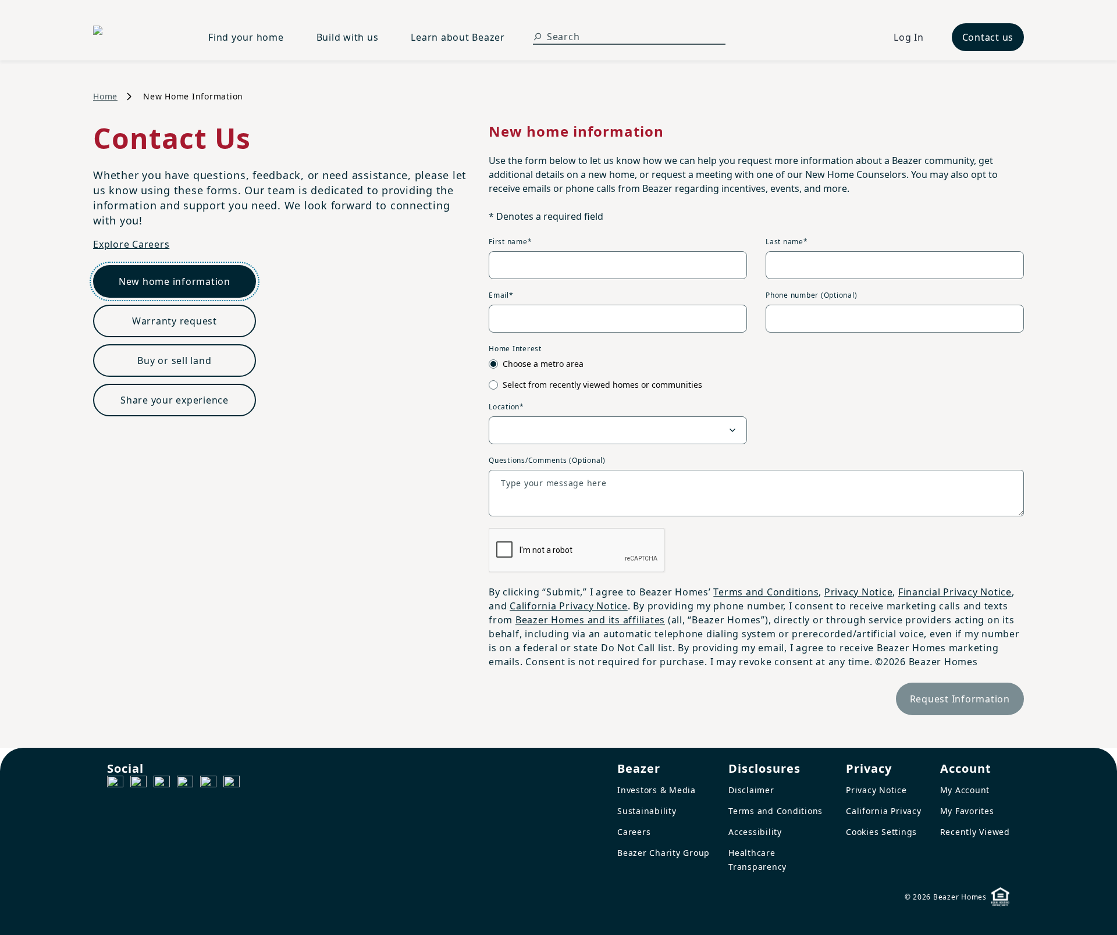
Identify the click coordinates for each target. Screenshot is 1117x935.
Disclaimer (751, 789)
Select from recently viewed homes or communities (602, 384)
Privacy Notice (858, 592)
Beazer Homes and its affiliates (590, 619)
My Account (965, 789)
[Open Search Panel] (537, 36)
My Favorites (967, 810)
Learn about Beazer (458, 37)
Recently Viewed (975, 831)
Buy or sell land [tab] (174, 360)
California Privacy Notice (569, 605)
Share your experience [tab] (174, 400)
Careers (633, 831)
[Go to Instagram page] (138, 784)
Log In (909, 37)
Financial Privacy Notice (955, 592)
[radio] (493, 364)
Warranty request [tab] (174, 321)
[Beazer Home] (136, 37)
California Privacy (884, 810)
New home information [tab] (174, 281)
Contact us (988, 37)
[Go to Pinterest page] (231, 784)
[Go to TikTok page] (162, 784)
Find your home (246, 37)
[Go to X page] (185, 784)
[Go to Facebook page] (115, 784)
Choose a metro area (543, 363)
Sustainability (647, 810)
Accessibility (755, 831)
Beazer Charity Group (663, 852)
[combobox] (618, 430)
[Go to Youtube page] (208, 784)
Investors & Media (656, 789)
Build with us (347, 37)
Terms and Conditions (766, 592)
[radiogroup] (756, 374)
